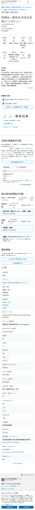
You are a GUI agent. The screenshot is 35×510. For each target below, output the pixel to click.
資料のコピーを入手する (7, 489)
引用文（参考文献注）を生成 (12, 120)
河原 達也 (5, 305)
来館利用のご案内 (26, 205)
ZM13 (4, 411)
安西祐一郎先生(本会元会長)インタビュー (15, 283)
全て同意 (26, 507)
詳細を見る (29, 57)
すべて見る (30, 88)
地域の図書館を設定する (17, 162)
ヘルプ (29, 156)
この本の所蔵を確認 (24, 184)
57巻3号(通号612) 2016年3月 (16, 10)
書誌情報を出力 (9, 123)
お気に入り (5, 117)
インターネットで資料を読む (9, 486)
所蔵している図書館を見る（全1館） (17, 107)
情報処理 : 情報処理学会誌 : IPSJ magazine (18, 7)
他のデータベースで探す (11, 127)
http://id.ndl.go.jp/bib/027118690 (13, 452)
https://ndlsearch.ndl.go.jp (10, 442)
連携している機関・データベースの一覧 (20, 148)
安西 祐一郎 (6, 302)
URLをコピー (10, 117)
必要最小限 (9, 507)
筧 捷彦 (4, 308)
